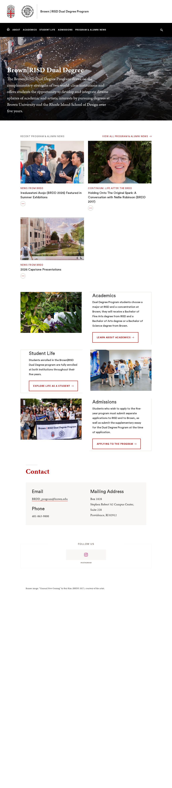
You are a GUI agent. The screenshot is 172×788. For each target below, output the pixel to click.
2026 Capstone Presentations (40, 269)
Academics (104, 295)
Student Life (42, 353)
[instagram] (86, 554)
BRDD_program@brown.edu (50, 499)
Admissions (104, 402)
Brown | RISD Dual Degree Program (64, 11)
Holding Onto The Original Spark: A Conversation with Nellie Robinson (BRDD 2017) (117, 197)
